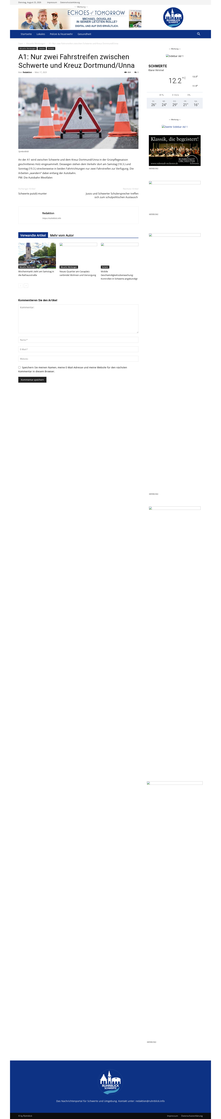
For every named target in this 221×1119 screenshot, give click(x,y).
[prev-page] (20, 285)
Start (20, 43)
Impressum (52, 2)
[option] (175, 56)
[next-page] (26, 285)
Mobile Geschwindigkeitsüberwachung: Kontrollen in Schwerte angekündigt (119, 275)
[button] (198, 34)
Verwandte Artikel (33, 235)
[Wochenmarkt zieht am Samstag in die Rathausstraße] (37, 256)
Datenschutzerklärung (70, 2)
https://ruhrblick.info (51, 218)
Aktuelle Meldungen (35, 43)
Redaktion (27, 72)
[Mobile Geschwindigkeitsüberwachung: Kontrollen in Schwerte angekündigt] (119, 256)
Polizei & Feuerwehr (61, 34)
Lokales (41, 34)
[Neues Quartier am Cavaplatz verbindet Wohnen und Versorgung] (78, 256)
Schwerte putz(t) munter (32, 193)
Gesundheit (84, 34)
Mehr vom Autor (62, 235)
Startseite (26, 34)
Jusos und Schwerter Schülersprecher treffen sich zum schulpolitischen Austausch (112, 195)
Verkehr (51, 48)
